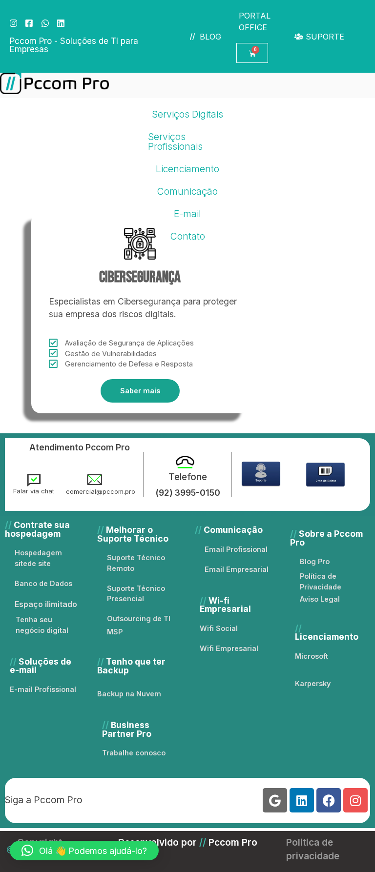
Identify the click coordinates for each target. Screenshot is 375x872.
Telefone (187, 477)
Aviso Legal (320, 599)
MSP (115, 632)
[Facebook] (328, 800)
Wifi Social (219, 628)
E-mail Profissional (43, 689)
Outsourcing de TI (138, 618)
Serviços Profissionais (175, 141)
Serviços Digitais (187, 114)
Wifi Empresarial (229, 648)
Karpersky (313, 683)
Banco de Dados (43, 583)
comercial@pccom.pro (100, 491)
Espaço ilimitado (46, 604)
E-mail (187, 214)
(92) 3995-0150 (187, 492)
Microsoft (311, 656)
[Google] (275, 800)
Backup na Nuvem (129, 693)
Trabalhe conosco (134, 753)
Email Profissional (236, 549)
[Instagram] (355, 800)
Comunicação (187, 191)
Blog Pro (315, 561)
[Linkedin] (302, 800)
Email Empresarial (237, 569)
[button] (84, 850)
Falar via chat (33, 491)
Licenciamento (187, 169)
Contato (187, 236)
